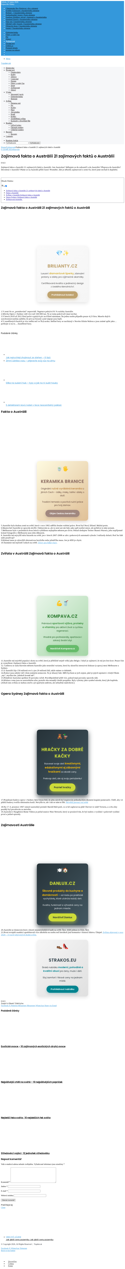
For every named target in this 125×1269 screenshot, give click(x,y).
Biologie (14, 99)
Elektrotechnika (12, 32)
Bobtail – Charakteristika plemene (19, 13)
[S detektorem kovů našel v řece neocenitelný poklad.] (19, 402)
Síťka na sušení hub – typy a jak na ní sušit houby (32, 382)
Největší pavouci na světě (77, 802)
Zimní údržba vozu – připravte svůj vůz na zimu (30, 360)
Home (3, 147)
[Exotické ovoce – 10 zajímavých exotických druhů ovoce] (25, 1041)
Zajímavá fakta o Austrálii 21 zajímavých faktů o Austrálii (28, 191)
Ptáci (13, 110)
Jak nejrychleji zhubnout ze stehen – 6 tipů (28, 357)
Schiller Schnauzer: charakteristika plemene (22, 11)
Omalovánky (16, 72)
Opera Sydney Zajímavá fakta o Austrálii (21, 197)
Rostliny (9, 123)
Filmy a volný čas (13, 35)
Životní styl (10, 43)
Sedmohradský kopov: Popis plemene (20, 15)
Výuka (8, 92)
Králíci (13, 116)
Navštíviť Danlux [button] (62, 917)
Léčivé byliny (16, 125)
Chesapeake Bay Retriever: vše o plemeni (22, 8)
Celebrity (9, 136)
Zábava (13, 77)
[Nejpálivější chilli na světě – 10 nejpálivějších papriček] (25, 1077)
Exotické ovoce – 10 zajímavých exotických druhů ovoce (33, 1046)
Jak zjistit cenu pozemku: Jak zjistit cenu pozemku (29, 1239)
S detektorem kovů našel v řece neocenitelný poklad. (34, 405)
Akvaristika (15, 112)
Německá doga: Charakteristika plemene (21, 26)
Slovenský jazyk (17, 94)
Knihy (13, 74)
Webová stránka (7, 1195)
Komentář (5, 1182)
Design (13, 81)
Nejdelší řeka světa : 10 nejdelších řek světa (26, 1117)
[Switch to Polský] (7, 54)
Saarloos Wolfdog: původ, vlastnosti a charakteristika (26, 17)
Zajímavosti (10, 41)
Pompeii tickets (12, 48)
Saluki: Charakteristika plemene (18, 28)
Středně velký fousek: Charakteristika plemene (24, 24)
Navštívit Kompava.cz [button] (62, 648)
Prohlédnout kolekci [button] (63, 294)
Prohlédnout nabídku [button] (62, 989)
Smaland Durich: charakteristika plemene (21, 19)
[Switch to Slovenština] (7, 52)
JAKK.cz (9, 46)
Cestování (14, 79)
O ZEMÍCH (5, 149)
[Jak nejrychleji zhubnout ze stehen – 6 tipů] (19, 354)
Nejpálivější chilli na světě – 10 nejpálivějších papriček (31, 1082)
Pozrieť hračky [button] (62, 787)
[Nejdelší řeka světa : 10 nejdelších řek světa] (25, 1112)
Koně (13, 114)
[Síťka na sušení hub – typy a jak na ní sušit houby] (19, 380)
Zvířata (8, 101)
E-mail (4, 1191)
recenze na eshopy (13, 50)
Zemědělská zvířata (18, 119)
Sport (13, 86)
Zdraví (8, 39)
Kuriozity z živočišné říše (20, 121)
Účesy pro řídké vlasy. (47, 543)
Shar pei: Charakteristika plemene (19, 22)
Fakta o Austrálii (12, 193)
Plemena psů (16, 103)
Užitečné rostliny (17, 130)
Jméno (4, 1186)
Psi (7, 37)
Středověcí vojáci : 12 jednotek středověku (25, 1153)
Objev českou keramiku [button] (62, 513)
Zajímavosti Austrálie (14, 199)
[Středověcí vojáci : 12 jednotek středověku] (25, 1148)
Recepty (9, 132)
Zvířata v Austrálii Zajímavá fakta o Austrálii (23, 195)
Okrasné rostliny (17, 127)
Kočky (13, 108)
